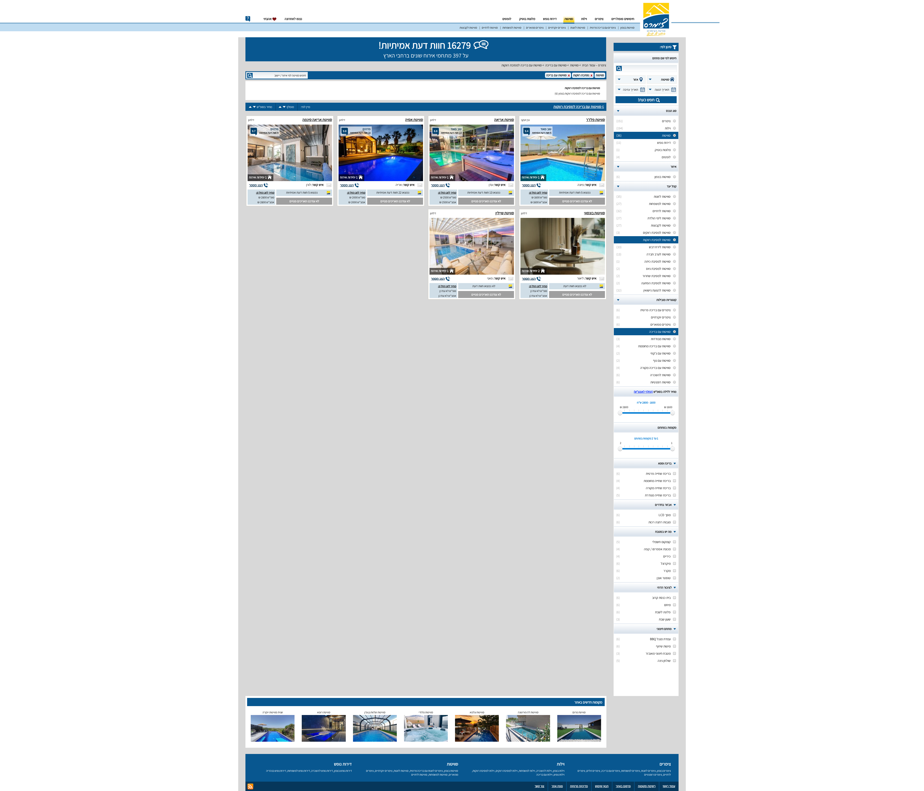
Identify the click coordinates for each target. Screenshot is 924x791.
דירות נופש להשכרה (322, 770)
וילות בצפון (559, 770)
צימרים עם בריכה (610, 770)
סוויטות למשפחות (511, 27)
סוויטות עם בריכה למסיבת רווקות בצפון (579, 93)
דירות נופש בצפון (343, 770)
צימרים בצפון (664, 770)
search (619, 68)
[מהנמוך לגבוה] (280, 107)
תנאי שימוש (602, 786)
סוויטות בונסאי (594, 212)
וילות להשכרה (544, 770)
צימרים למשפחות (630, 770)
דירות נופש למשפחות (298, 770)
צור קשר (539, 786)
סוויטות (569, 19)
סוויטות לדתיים (490, 27)
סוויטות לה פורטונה (528, 712)
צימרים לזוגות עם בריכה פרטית (426, 770)
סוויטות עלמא (477, 712)
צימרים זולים (593, 770)
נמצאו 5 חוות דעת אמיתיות (574, 192)
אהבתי (267, 19)
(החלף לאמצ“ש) (643, 392)
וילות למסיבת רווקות (483, 770)
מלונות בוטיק (527, 19)
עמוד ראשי (669, 786)
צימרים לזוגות (648, 770)
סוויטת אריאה (504, 119)
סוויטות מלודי (426, 712)
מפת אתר (557, 786)
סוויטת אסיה (414, 119)
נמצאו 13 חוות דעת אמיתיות (483, 192)
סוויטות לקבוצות (468, 27)
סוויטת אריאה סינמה (317, 119)
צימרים (599, 19)
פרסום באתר (623, 786)
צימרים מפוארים (535, 27)
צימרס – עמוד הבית (594, 65)
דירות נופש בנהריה (276, 770)
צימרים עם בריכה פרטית (603, 27)
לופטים (506, 19)
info (247, 19)
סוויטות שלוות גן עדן (374, 712)
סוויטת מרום (579, 712)
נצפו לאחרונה (293, 19)
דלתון (433, 120)
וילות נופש (559, 774)
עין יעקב (525, 120)
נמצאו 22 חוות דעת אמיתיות (392, 192)
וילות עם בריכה (544, 774)
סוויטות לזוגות (577, 27)
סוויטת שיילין (504, 212)
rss (250, 787)
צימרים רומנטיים (653, 774)
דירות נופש (550, 19)
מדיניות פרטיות (579, 786)
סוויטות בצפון (627, 27)
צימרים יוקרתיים (557, 27)
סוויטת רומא (323, 712)
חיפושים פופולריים (622, 19)
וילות (584, 19)
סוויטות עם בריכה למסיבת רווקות (521, 65)
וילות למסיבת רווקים (507, 770)
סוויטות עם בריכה (556, 65)
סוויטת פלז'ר (595, 119)
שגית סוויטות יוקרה (273, 712)
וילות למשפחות (527, 770)
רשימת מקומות (646, 786)
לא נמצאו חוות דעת (574, 286)
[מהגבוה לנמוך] (284, 107)
